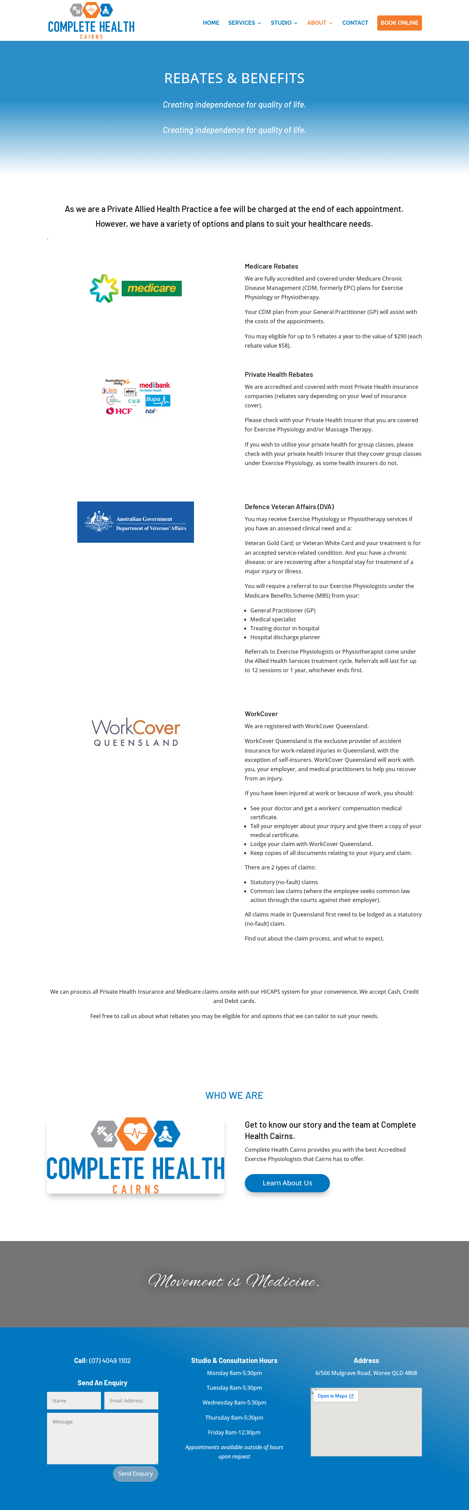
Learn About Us (287, 1182)
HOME (211, 23)
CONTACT (355, 23)
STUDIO (281, 23)
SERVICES (241, 23)
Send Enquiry (135, 1473)
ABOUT (317, 23)
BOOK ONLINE (400, 23)
